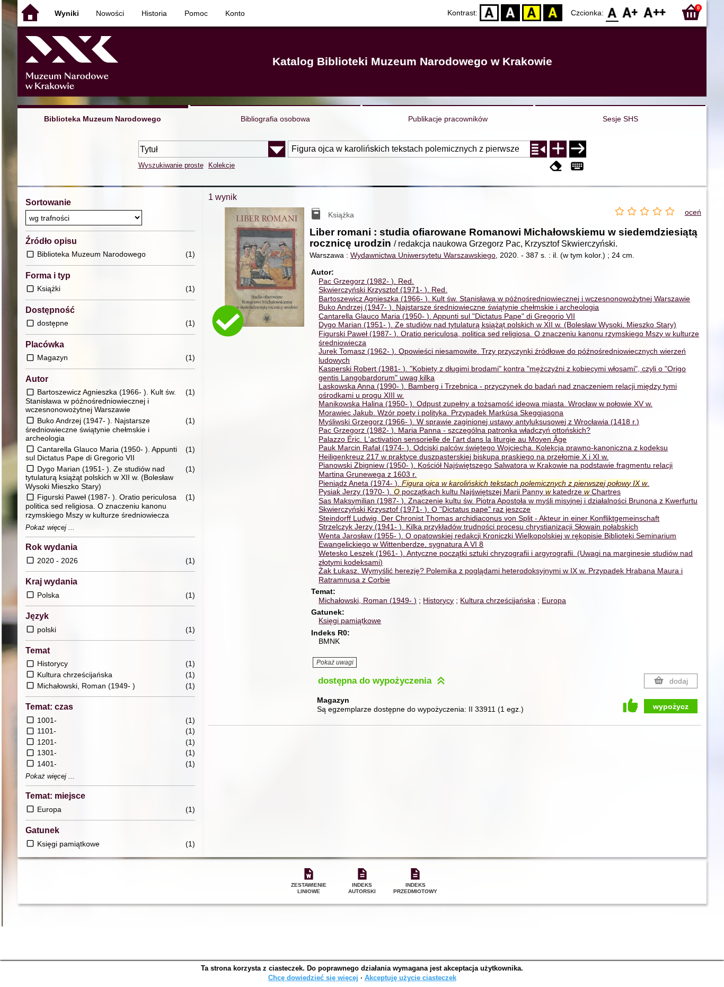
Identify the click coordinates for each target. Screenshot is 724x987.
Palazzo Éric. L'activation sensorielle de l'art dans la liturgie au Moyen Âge (443, 439)
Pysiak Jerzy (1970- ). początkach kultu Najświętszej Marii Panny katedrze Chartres (470, 491)
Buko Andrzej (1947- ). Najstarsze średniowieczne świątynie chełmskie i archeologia (459, 307)
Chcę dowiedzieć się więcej (313, 978)
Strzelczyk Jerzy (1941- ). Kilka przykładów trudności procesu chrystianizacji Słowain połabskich (478, 526)
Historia (154, 13)
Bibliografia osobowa (275, 119)
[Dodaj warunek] (558, 149)
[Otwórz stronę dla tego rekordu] (267, 274)
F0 (612, 11)
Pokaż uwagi (335, 662)
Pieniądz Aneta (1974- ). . (484, 483)
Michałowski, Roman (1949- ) (368, 600)
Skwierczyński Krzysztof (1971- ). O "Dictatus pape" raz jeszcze (425, 509)
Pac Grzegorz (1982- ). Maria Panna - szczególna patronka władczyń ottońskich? (454, 430)
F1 (630, 11)
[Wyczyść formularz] (556, 166)
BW (510, 11)
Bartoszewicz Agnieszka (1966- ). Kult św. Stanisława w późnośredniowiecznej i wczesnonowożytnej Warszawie (504, 298)
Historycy (438, 600)
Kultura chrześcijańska (497, 600)
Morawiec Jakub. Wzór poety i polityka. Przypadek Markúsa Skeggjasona (441, 412)
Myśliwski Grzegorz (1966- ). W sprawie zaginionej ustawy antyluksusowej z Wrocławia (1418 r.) (479, 421)
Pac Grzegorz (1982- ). (366, 281)
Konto (235, 13)
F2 (655, 11)
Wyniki (67, 13)
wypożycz (670, 706)
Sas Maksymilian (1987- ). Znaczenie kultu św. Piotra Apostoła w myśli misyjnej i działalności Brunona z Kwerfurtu (508, 500)
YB (531, 11)
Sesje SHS (620, 119)
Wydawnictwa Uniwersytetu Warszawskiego (423, 255)
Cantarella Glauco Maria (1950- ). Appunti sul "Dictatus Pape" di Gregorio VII (447, 316)
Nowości (110, 13)
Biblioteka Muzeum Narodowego (102, 119)
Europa (554, 600)
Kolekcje (221, 165)
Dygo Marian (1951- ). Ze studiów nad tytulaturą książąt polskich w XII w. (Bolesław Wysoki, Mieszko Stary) (497, 324)
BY (553, 11)
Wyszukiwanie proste (171, 165)
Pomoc (196, 13)
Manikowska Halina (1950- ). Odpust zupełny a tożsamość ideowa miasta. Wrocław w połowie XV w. (485, 403)
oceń (693, 212)
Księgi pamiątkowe (350, 620)
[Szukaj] (577, 149)
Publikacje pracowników (448, 119)
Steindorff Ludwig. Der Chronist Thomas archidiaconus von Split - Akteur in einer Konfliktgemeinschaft (489, 518)
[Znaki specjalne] (577, 166)
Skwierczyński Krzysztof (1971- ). (383, 289)
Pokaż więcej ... (50, 527)
